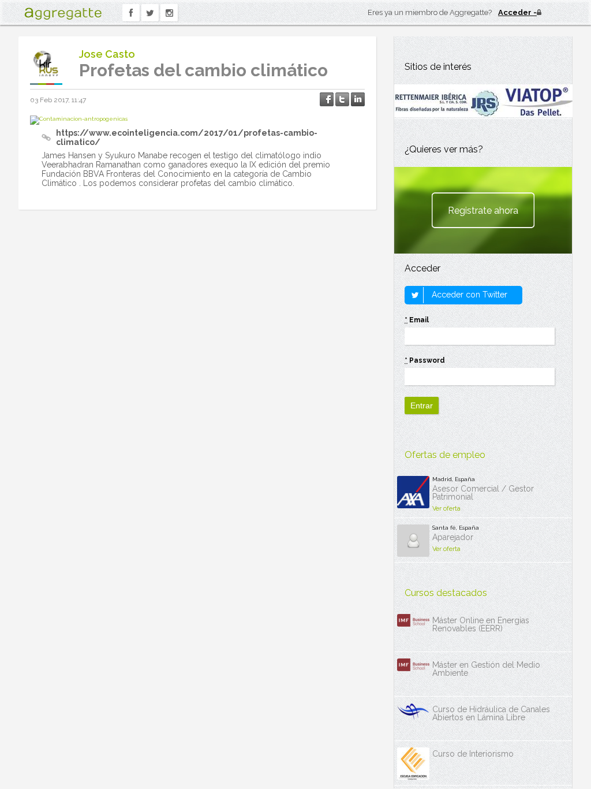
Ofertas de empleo (445, 454)
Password (425, 360)
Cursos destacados (446, 592)
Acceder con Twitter (468, 294)
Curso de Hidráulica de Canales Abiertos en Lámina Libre (491, 713)
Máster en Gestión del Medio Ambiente (486, 669)
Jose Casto (107, 54)
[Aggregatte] (63, 14)
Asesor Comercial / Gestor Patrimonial (483, 492)
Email (417, 320)
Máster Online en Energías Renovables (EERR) (480, 624)
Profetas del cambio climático (203, 70)
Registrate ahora (483, 210)
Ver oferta (446, 508)
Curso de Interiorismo (473, 753)
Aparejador (452, 537)
